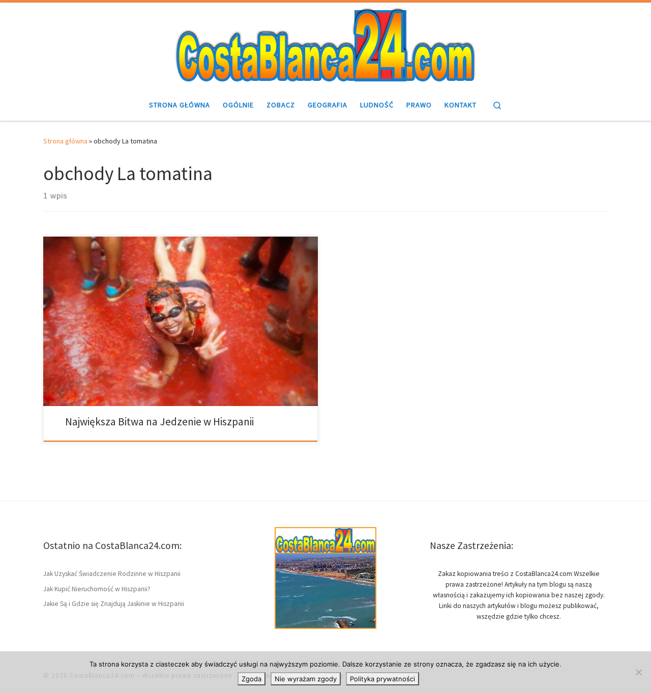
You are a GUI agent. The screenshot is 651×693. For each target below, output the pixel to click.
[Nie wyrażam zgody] (638, 672)
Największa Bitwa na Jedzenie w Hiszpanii (159, 421)
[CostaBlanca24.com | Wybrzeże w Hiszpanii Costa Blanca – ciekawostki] (325, 44)
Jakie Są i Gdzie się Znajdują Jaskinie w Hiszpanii (113, 603)
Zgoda (251, 679)
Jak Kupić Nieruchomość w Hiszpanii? (97, 589)
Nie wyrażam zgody (306, 679)
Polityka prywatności (382, 679)
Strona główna (65, 141)
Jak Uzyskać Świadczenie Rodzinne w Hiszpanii (112, 573)
